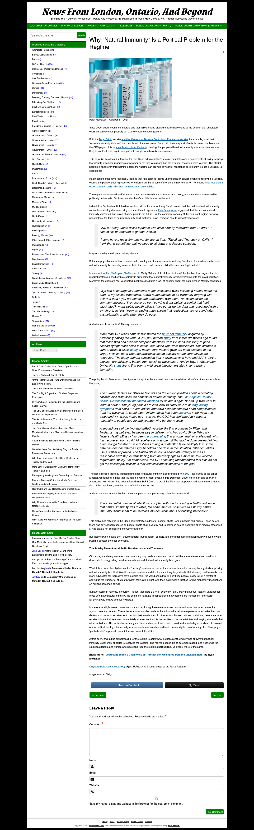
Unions (35, 316)
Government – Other (42, 149)
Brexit (35, 59)
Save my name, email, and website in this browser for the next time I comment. (136, 803)
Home (104, 821)
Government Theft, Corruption (47, 154)
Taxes (35, 301)
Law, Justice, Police (41, 178)
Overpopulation (39, 225)
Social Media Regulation (44, 282)
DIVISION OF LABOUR (72, 26)
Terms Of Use (137, 821)
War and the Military (42, 325)
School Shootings (40, 263)
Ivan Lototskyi (39, 568)
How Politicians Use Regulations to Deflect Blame (56, 488)
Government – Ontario (43, 144)
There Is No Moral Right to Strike (48, 375)
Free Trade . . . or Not (43, 116)
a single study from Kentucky (131, 147)
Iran (34, 173)
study (167, 338)
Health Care (38, 163)
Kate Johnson (38, 538)
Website (94, 785)
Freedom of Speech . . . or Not (47, 125)
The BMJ (184, 473)
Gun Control (38, 159)
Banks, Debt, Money (42, 54)
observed (184, 412)
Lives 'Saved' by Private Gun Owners (50, 192)
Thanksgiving (38, 306)
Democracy (37, 92)
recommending (155, 436)
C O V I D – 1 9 (40, 64)
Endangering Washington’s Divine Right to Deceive (57, 475)
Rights (35, 249)
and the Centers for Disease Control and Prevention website (154, 139)
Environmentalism (40, 111)
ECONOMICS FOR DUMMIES (44, 26)
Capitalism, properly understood (47, 68)
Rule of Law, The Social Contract (48, 254)
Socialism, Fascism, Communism (48, 287)
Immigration (38, 168)
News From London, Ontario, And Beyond (127, 12)
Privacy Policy (123, 821)
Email (92, 772)
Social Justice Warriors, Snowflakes (49, 278)
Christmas (37, 73)
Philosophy (37, 230)
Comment (96, 724)
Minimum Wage (39, 202)
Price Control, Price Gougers (46, 240)
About (112, 821)
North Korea (38, 216)
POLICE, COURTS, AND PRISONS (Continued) (197, 26)
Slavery (35, 273)
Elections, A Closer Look (44, 106)
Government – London (43, 140)
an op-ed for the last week (116, 273)
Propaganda (38, 244)
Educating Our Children (43, 102)
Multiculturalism (39, 206)
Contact (148, 821)
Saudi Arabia (38, 259)
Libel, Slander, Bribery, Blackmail (48, 183)
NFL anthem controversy (44, 211)
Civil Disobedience (41, 78)
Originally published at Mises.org (107, 666)
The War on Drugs (41, 311)
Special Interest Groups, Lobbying (48, 292)
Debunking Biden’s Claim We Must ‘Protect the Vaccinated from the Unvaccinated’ (154, 654)
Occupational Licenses (43, 221)
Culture (35, 87)
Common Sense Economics (45, 83)
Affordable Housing (41, 49)
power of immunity (174, 334)
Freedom (36, 121)
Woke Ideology (39, 335)
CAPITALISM (106, 26)
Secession (37, 268)
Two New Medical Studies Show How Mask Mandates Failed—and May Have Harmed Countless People (57, 431)
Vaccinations (38, 320)
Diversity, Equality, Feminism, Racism (50, 97)
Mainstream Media (41, 197)
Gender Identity (39, 130)
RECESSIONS (125, 26)
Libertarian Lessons (41, 187)
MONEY (90, 26)
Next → (217, 695)
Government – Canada (43, 135)
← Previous (98, 695)
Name (93, 760)
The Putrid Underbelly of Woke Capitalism (52, 388)
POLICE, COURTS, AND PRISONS (152, 26)
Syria (34, 297)
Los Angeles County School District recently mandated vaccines (155, 399)
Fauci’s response (167, 210)
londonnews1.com (96, 825)
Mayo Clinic (105, 139)
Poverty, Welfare (40, 235)
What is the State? (41, 330)
